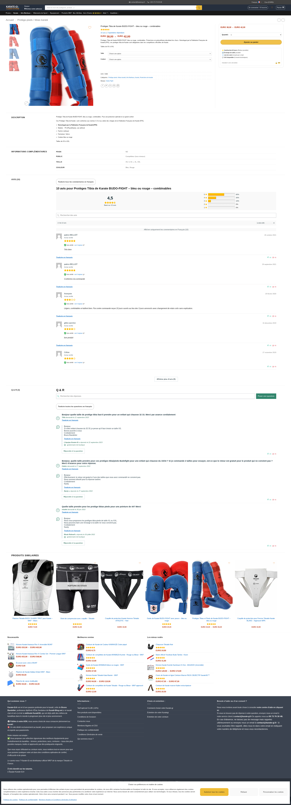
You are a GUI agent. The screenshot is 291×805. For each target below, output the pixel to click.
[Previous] (28, 65)
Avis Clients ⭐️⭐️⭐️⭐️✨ (92, 13)
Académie (113, 13)
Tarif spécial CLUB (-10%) (87, 708)
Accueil (10, 20)
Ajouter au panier (251, 42)
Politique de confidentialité (28, 800)
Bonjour (33, 7)
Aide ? (105, 13)
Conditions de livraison (86, 717)
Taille (102, 53)
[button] (280, 7)
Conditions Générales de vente (89, 734)
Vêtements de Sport (40, 13)
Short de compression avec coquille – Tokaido (77, 618)
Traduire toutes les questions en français (75, 406)
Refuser (244, 792)
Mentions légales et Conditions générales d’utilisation (58, 800)
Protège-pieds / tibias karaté (32, 20)
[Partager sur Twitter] (106, 86)
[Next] (89, 65)
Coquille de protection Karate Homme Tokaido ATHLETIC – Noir (122, 619)
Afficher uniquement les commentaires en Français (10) (166, 230)
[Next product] (279, 20)
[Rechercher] (199, 7)
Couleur (103, 59)
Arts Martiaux (25, 13)
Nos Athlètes (77, 13)
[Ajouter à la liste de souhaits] (89, 27)
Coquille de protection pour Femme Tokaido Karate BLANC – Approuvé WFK (256, 619)
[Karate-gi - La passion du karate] (12, 7)
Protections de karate (146, 77)
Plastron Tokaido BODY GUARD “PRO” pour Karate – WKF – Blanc (33, 619)
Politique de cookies (10, 800)
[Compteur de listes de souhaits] (272, 7)
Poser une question (266, 396)
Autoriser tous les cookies (214, 792)
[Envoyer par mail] (110, 86)
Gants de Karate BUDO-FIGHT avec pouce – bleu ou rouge (167, 619)
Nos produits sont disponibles (89, 712)
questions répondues (116, 33)
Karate (15, 13)
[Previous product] (283, 20)
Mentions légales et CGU (87, 726)
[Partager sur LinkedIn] (118, 86)
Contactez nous (83, 721)
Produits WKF (67, 13)
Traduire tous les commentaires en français (76, 182)
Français (254, 2)
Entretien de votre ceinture (157, 717)
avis (103, 33)
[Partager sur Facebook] (102, 86)
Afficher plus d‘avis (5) (166, 379)
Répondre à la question (73, 451)
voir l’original (78, 245)
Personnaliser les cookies (273, 792)
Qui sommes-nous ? (85, 739)
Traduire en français (64, 257)
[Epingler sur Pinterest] (114, 86)
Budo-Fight (109, 81)
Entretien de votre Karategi (158, 712)
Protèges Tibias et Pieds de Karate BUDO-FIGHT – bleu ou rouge (211, 619)
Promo (8, 13)
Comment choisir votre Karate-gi (160, 708)
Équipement (54, 13)
